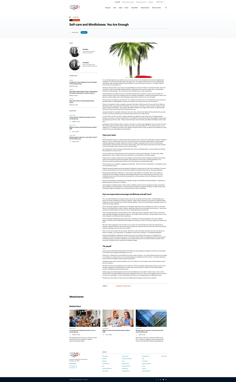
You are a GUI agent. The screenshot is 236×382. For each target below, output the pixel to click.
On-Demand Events (145, 356)
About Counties (145, 7)
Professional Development (127, 358)
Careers (143, 366)
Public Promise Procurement (128, 2)
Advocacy (107, 7)
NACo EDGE (117, 2)
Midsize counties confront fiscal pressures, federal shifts (82, 128)
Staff (103, 366)
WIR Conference (125, 368)
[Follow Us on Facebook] (158, 379)
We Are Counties (156, 7)
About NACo (134, 7)
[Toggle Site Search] (166, 7)
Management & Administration (123, 286)
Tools (114, 7)
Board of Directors (105, 363)
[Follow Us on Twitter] (156, 379)
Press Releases (145, 361)
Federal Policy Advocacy (107, 368)
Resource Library (125, 356)
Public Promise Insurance (141, 2)
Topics (120, 7)
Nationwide (151, 2)
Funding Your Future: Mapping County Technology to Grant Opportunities (83, 83)
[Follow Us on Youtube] (163, 379)
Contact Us (73, 366)
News (143, 358)
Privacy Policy (164, 356)
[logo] (74, 9)
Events (126, 7)
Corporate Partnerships (146, 363)
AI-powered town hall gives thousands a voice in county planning (82, 118)
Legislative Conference (126, 366)
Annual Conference (125, 363)
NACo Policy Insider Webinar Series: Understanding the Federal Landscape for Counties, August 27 (83, 92)
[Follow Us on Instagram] (166, 379)
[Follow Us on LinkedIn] (160, 379)
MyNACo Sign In (159, 2)
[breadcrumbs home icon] (69, 17)
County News (75, 17)
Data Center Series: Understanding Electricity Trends (81, 101)
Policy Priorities (105, 371)
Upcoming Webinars (125, 371)
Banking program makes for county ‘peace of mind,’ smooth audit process (83, 138)
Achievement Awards (146, 371)
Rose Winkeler (86, 62)
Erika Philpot (85, 49)
